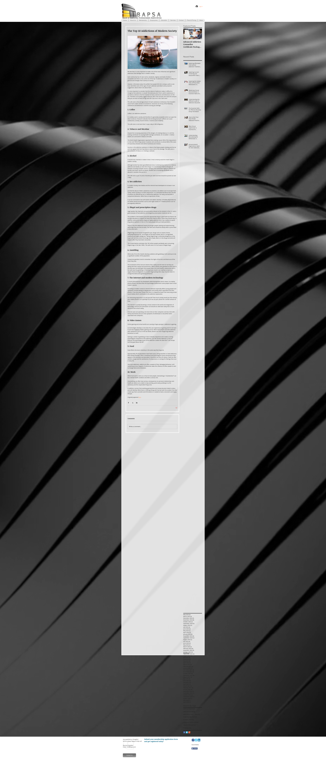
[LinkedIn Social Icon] (199, 740)
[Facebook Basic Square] (184, 732)
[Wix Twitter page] (196, 740)
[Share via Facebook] (128, 402)
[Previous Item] (186, 34)
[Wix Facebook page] (193, 740)
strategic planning (188, 719)
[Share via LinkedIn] (137, 402)
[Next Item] (199, 34)
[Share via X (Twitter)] (132, 402)
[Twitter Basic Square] (187, 732)
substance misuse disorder (191, 722)
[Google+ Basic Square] (189, 732)
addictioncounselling (189, 711)
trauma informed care (189, 725)
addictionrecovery (188, 714)
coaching (197, 714)
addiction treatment (189, 709)
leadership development (190, 717)
